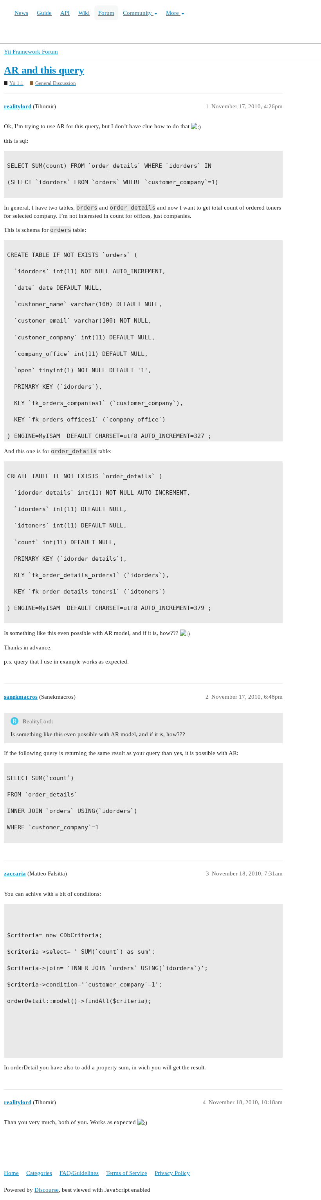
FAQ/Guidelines (79, 1173)
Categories (39, 1173)
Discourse (46, 1190)
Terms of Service (126, 1173)
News (21, 13)
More (173, 13)
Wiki (84, 13)
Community (138, 13)
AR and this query (44, 70)
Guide (44, 13)
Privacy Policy (172, 1173)
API (65, 13)
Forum (106, 13)
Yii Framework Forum (31, 51)
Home (11, 1173)
